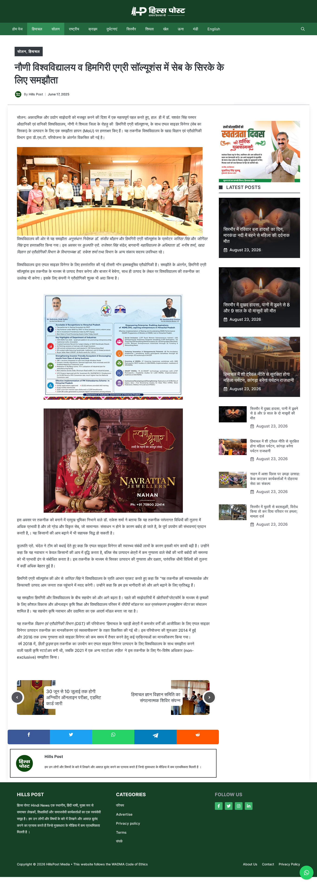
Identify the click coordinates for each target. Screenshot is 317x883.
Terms (121, 832)
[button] (302, 29)
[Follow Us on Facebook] (219, 806)
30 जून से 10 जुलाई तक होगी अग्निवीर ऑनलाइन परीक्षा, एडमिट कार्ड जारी (73, 697)
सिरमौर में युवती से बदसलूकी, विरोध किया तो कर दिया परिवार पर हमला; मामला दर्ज (274, 511)
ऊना (181, 29)
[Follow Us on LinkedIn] (248, 806)
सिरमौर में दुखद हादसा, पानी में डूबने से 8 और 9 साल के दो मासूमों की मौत (274, 413)
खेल (165, 29)
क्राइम (92, 29)
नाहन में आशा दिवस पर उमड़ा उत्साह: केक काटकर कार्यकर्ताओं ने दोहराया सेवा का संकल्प (275, 479)
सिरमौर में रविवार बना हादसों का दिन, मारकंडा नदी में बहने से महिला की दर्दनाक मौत (256, 235)
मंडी (195, 29)
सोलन (56, 29)
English (213, 29)
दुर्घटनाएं (112, 29)
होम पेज (17, 29)
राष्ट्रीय (74, 29)
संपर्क (119, 841)
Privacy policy (128, 823)
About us (250, 864)
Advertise (124, 814)
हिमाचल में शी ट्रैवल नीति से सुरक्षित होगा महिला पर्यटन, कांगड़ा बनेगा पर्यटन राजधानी (274, 446)
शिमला (149, 29)
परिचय (120, 805)
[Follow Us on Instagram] (239, 806)
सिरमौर (131, 29)
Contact (268, 864)
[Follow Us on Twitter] (229, 806)
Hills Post (36, 94)
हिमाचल (37, 29)
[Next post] (209, 697)
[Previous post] (17, 697)
